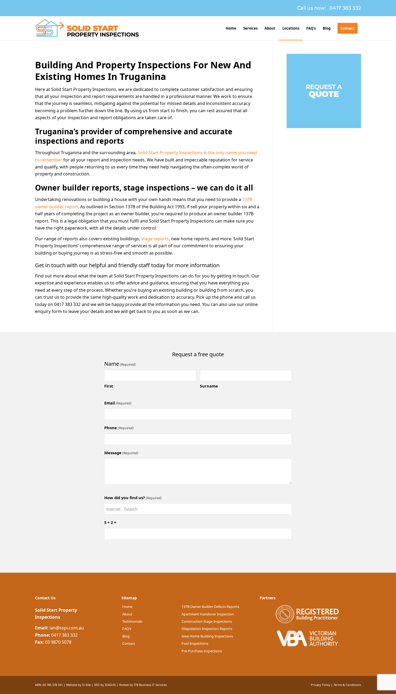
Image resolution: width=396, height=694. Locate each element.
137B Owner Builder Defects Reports (210, 606)
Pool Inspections (195, 643)
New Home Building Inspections (207, 636)
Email (117, 403)
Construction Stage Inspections (207, 621)
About (127, 614)
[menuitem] (231, 28)
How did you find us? (133, 497)
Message (121, 452)
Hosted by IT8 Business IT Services (143, 685)
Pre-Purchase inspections (202, 651)
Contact (128, 643)
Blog (126, 636)
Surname (209, 386)
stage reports (155, 239)
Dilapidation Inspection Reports (207, 628)
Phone (119, 427)
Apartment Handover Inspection (208, 614)
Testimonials (132, 621)
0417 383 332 (345, 8)
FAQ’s (126, 628)
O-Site (86, 685)
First (108, 386)
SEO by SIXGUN (105, 685)
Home (127, 606)
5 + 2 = (110, 522)
